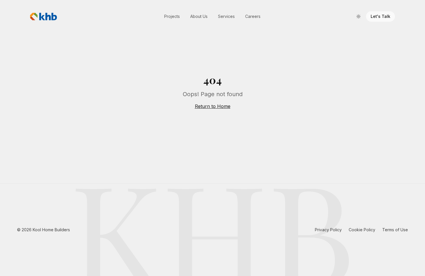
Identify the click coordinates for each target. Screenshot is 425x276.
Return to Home (212, 106)
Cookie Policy (362, 229)
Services (226, 16)
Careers (252, 16)
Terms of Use (395, 229)
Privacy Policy (328, 229)
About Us (199, 16)
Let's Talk (380, 16)
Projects (172, 16)
